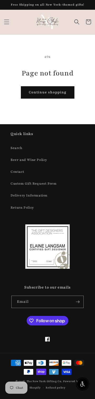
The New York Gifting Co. (45, 381)
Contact (17, 172)
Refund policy (55, 387)
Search (16, 148)
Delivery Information (29, 195)
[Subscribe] (77, 302)
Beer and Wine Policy (29, 160)
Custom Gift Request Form (33, 183)
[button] (6, 22)
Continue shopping (47, 92)
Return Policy (22, 207)
